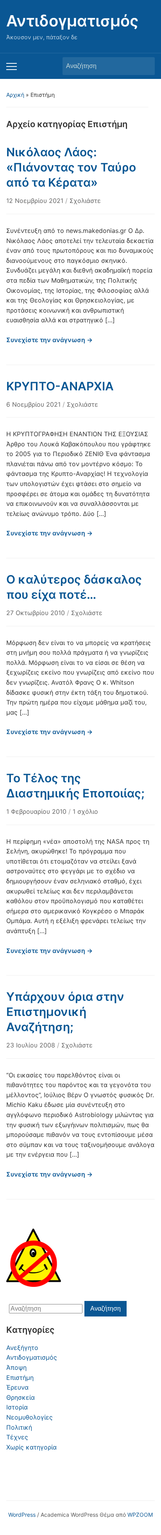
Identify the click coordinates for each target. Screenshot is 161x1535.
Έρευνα (17, 1387)
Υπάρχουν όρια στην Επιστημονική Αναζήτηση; (65, 1012)
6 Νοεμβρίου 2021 (34, 404)
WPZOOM (140, 1514)
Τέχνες (17, 1437)
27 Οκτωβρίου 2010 (36, 613)
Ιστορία (17, 1407)
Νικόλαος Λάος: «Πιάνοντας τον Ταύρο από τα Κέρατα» (71, 167)
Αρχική (15, 94)
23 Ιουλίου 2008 (31, 1045)
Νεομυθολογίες (29, 1417)
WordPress (22, 1514)
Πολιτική (19, 1427)
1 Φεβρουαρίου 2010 (37, 811)
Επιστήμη (20, 1377)
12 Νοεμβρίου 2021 (35, 201)
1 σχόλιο (85, 811)
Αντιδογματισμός (72, 20)
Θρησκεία (20, 1397)
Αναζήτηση (145, 66)
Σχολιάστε (85, 201)
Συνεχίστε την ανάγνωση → (49, 340)
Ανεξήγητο (22, 1347)
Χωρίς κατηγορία (31, 1447)
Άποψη (16, 1367)
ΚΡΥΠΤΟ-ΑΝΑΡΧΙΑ (60, 386)
